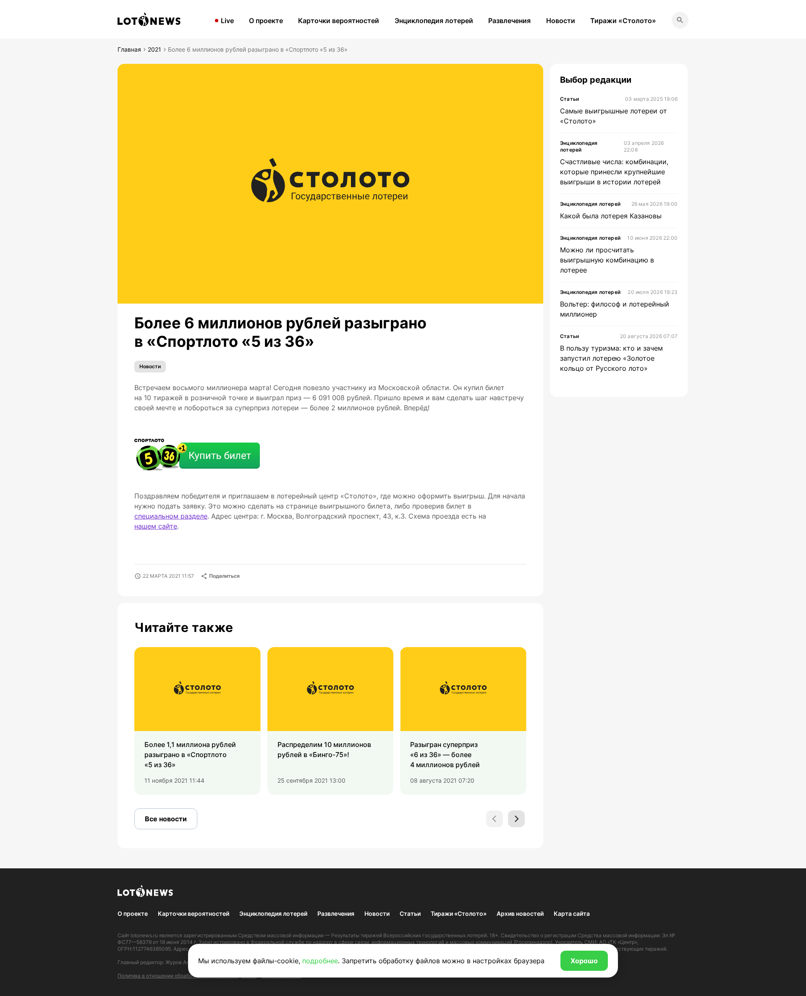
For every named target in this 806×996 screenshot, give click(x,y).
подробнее (320, 961)
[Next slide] (516, 818)
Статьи (410, 913)
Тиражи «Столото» (623, 20)
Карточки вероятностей (338, 20)
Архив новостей (520, 913)
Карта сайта (572, 913)
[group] (197, 721)
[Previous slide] (494, 818)
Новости (560, 20)
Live (227, 20)
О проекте (266, 20)
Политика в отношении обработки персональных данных (187, 975)
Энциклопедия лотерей (434, 20)
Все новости (166, 819)
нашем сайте (155, 526)
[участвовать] (197, 455)
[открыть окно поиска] (680, 20)
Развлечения (509, 20)
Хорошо (584, 961)
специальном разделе (170, 516)
